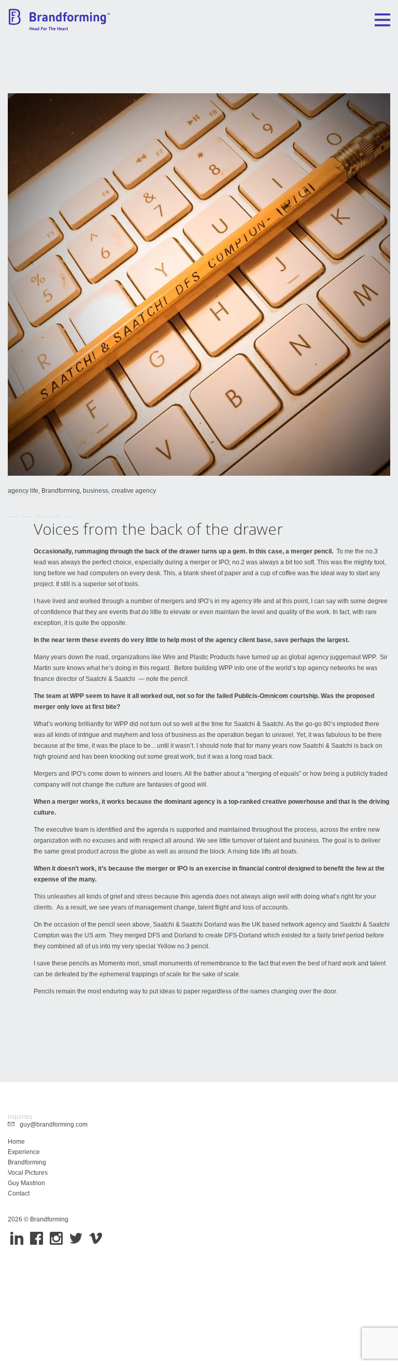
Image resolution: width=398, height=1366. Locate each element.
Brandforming (60, 490)
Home (16, 1141)
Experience (24, 1152)
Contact (19, 1193)
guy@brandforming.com (51, 1124)
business (95, 490)
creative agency (133, 490)
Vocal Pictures (28, 1172)
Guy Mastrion (26, 1183)
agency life (23, 490)
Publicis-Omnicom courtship (276, 696)
